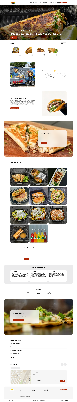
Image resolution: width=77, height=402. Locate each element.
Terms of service (22, 396)
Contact (21, 391)
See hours (57, 380)
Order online (63, 380)
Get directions (62, 372)
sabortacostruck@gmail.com (47, 377)
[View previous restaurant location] (62, 364)
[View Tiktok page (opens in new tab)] (12, 400)
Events (21, 390)
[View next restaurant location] (65, 364)
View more (13, 277)
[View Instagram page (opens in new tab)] (11, 400)
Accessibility (28, 396)
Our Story (39, 2)
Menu (31, 2)
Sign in (58, 2)
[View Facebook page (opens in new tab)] (9, 400)
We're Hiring (45, 2)
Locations (35, 2)
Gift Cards (50, 2)
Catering (33, 391)
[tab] (13, 368)
